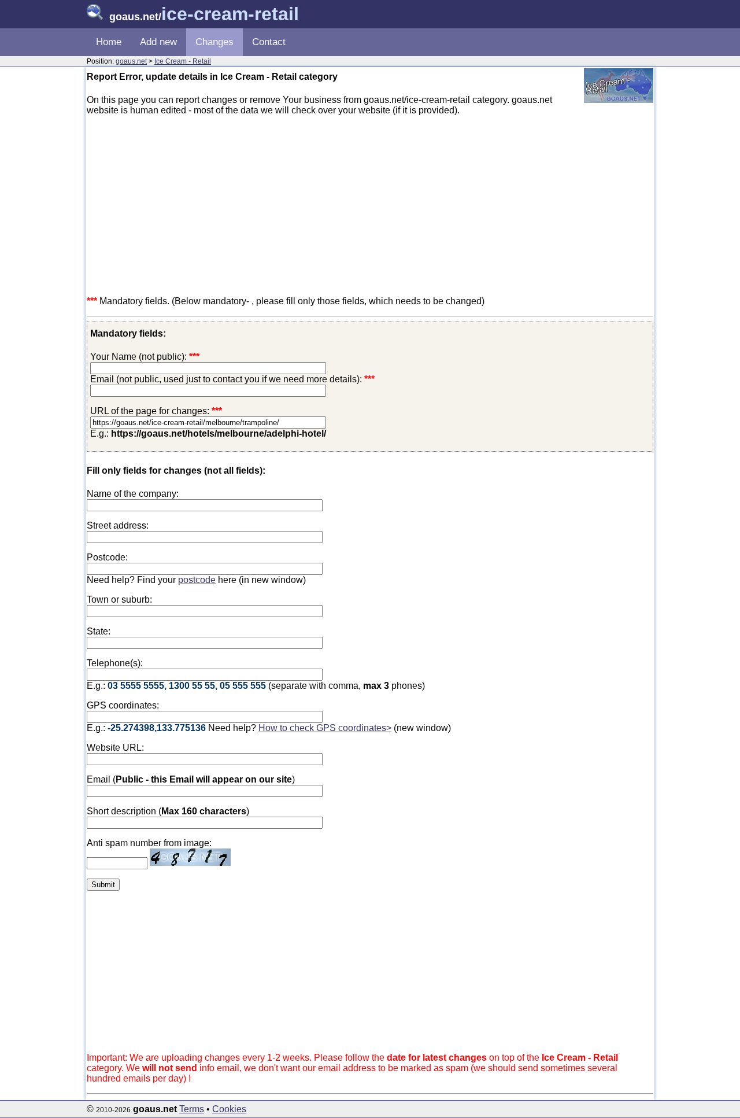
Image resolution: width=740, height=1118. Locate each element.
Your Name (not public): (138, 356)
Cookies (229, 1109)
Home (108, 41)
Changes (214, 41)
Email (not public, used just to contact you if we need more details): (232, 379)
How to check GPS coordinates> (324, 728)
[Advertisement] (370, 206)
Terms (191, 1109)
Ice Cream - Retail (182, 61)
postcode (197, 580)
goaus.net (131, 61)
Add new (158, 41)
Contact (269, 41)
